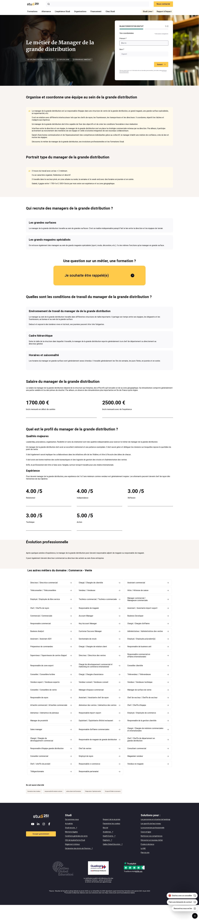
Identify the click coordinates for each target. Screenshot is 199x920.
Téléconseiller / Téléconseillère (43, 590)
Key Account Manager (88, 623)
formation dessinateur (34, 791)
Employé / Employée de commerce (141, 713)
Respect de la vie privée (111, 819)
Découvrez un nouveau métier (152, 840)
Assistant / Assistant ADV (40, 639)
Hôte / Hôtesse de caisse (137, 590)
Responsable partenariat (89, 771)
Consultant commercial (136, 748)
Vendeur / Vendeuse (87, 590)
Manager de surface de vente (139, 690)
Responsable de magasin (89, 608)
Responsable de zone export (42, 665)
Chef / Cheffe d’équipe (136, 705)
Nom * (122, 49)
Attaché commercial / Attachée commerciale (48, 705)
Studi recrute (70, 828)
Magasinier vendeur (135, 756)
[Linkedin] (38, 824)
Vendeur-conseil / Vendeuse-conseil (93, 682)
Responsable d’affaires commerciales (94, 729)
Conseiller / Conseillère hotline (42, 674)
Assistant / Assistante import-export (142, 608)
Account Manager (86, 616)
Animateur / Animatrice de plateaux (44, 713)
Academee (107, 832)
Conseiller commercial (39, 756)
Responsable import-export (90, 713)
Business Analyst (37, 631)
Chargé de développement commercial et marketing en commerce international (96, 665)
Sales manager (36, 729)
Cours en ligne (146, 832)
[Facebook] (49, 824)
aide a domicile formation (73, 791)
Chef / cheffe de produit (40, 764)
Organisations (80, 11)
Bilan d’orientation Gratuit (132, 26)
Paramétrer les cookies (111, 823)
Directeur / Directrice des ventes (92, 655)
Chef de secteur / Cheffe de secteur (142, 697)
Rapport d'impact (164, 11)
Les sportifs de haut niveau (151, 823)
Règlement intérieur (72, 844)
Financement (96, 11)
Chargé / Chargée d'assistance (91, 674)
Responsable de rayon (39, 697)
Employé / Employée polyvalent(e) (141, 639)
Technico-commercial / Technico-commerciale (98, 599)
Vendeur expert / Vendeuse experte (45, 682)
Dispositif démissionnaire (112, 791)
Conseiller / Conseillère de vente (43, 690)
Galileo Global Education (111, 844)
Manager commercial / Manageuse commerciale (137, 599)
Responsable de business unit (139, 646)
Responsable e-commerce (89, 764)
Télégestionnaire (37, 771)
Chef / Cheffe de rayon (39, 608)
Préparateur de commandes (41, 646)
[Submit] (49, 4)
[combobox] (97, 4)
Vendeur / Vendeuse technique (139, 682)
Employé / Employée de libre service (45, 599)
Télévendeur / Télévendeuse (139, 674)
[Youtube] (33, 824)
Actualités (69, 823)
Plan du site (145, 852)
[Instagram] (44, 824)
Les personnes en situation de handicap (155, 819)
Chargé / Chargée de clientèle (91, 583)
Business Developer (135, 616)
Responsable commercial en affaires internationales (138, 655)
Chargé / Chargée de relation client (93, 646)
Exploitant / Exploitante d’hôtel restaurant (96, 720)
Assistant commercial (136, 583)
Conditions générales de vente (76, 836)
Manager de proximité (39, 720)
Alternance (46, 11)
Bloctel (105, 828)
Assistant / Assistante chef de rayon (94, 697)
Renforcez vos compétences (151, 836)
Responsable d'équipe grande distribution (47, 748)
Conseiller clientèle (135, 665)
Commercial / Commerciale (41, 616)
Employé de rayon (86, 756)
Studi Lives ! (148, 11)
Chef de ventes (85, 748)
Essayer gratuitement (41, 834)
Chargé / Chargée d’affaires (138, 623)
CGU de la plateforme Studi (75, 840)
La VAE (143, 848)
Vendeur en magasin (135, 764)
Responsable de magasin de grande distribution (98, 739)
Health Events (108, 836)
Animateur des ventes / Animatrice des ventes (97, 705)
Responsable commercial (40, 623)
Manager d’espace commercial (91, 690)
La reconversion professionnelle (152, 828)
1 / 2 (166, 26)
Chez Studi (110, 11)
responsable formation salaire (53, 791)
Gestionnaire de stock (88, 639)
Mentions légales (71, 832)
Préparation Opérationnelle (93, 791)
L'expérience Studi (62, 11)
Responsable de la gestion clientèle (141, 720)
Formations (32, 11)
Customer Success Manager (90, 631)
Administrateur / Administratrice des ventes (145, 631)
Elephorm (106, 840)
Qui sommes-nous (72, 819)
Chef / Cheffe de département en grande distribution (141, 739)
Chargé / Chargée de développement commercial (41, 739)
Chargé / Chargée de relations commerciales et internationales (145, 729)
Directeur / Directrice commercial (44, 583)
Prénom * (123, 38)
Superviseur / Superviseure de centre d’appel (48, 655)
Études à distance (147, 844)
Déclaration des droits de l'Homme (78, 848)
